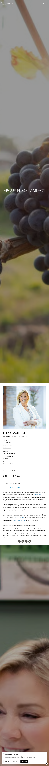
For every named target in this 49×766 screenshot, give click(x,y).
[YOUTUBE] (29, 541)
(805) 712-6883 (7, 447)
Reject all (7, 761)
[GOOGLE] (19, 541)
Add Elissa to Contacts (13, 483)
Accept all (24, 761)
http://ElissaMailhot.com (9, 453)
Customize (15, 761)
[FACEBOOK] (26, 541)
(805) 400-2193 (7, 442)
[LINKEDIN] (23, 541)
